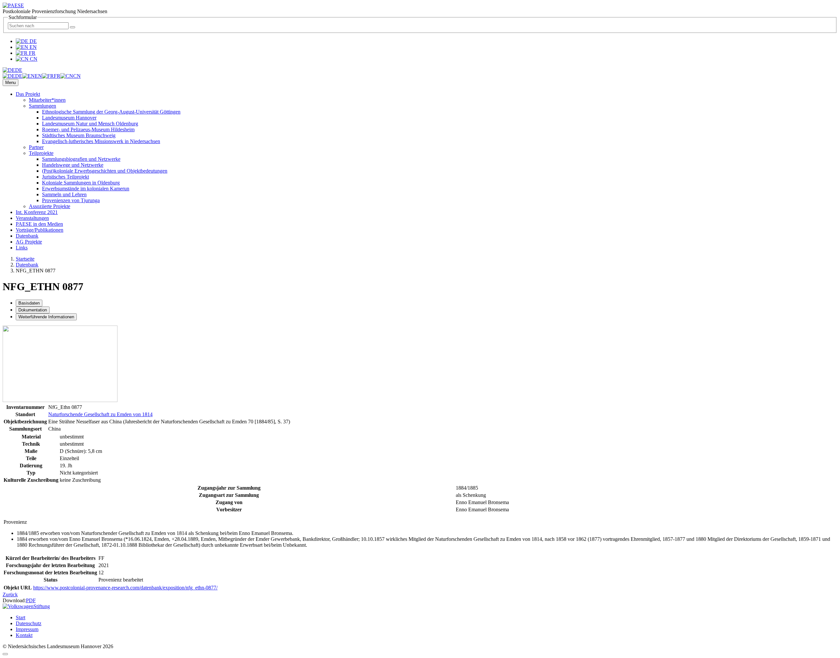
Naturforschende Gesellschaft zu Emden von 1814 (100, 414)
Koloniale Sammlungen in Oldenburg (81, 182)
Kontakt (24, 635)
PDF (31, 600)
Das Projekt (28, 94)
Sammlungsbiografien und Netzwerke (81, 159)
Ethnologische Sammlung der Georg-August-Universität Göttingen (111, 112)
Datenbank (27, 236)
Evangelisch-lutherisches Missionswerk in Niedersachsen (101, 141)
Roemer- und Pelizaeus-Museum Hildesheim (88, 129)
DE (32, 41)
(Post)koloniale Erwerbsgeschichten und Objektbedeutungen (104, 171)
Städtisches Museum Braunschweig (79, 135)
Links (22, 247)
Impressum (27, 629)
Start (20, 617)
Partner (36, 147)
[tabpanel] (420, 405)
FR (31, 53)
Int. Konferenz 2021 (37, 212)
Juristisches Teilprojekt (65, 177)
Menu (10, 82)
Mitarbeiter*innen (47, 100)
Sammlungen (42, 106)
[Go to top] (5, 654)
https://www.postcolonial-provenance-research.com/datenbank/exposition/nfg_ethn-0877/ (125, 587)
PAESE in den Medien (39, 224)
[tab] (29, 303)
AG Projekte (29, 241)
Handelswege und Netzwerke (72, 165)
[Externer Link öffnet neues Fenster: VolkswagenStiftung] (26, 606)
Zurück (10, 594)
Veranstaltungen (32, 218)
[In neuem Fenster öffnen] (60, 400)
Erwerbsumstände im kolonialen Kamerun (85, 188)
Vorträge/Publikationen (39, 230)
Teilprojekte (41, 153)
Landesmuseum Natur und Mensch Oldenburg (90, 123)
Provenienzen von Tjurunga (71, 200)
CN (33, 59)
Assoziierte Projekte (49, 206)
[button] (12, 70)
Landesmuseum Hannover (69, 117)
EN (32, 47)
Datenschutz (28, 623)
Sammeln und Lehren (64, 194)
